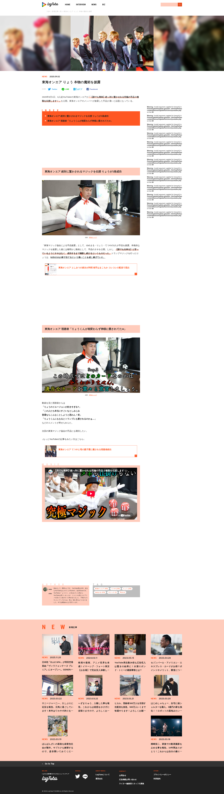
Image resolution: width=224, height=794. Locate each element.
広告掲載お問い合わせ (128, 779)
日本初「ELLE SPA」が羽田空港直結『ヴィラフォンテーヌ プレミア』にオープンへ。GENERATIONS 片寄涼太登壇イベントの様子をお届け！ (57, 669)
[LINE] (85, 776)
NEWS (93, 4)
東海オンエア (93, 237)
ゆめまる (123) (100, 592)
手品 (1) (122, 592)
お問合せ (122, 775)
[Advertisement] (69, 146)
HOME (67, 4)
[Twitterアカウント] (77, 776)
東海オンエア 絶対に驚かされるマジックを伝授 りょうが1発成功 (77, 116)
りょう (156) (127, 588)
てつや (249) (115, 588)
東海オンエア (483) (101, 588)
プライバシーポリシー (162, 775)
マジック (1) (112, 592)
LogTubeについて (103, 775)
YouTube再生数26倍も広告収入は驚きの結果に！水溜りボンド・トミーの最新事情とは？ (130, 666)
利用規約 (157, 779)
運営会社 (99, 779)
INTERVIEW (81, 4)
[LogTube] (50, 4)
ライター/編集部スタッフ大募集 (131, 784)
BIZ (103, 4)
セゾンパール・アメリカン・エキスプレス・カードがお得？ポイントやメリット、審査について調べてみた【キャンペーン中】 (166, 670)
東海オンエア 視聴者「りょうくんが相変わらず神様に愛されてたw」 (80, 121)
